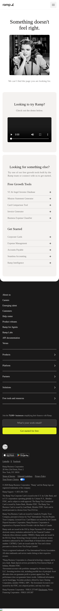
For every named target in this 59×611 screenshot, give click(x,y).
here (14, 580)
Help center (8, 316)
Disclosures (43, 590)
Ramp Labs (8, 332)
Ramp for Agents (10, 327)
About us (7, 295)
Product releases (10, 322)
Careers (6, 300)
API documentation (11, 338)
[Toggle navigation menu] (53, 5)
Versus (5, 343)
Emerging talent (10, 305)
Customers (7, 311)
